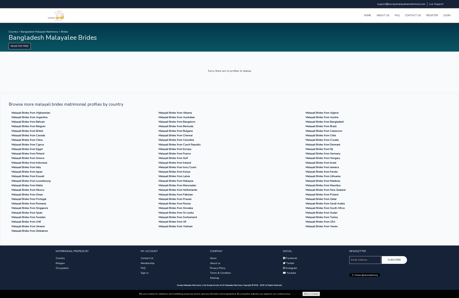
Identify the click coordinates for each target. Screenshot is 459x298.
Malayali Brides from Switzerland (178, 217)
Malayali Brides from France (175, 153)
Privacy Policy (217, 268)
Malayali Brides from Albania (175, 112)
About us (215, 263)
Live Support (436, 4)
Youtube (291, 273)
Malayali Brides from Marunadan (177, 185)
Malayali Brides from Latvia (174, 176)
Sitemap (214, 278)
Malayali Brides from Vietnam (176, 226)
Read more (296, 293)
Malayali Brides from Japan (27, 171)
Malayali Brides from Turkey (322, 217)
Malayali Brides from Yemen (322, 226)
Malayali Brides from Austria (322, 117)
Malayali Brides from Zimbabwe (30, 231)
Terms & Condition (220, 273)
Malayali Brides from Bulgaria (176, 131)
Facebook (291, 258)
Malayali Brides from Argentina (30, 117)
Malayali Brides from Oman (27, 194)
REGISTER (432, 15)
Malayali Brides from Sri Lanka (176, 212)
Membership (148, 263)
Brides (64, 31)
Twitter (289, 263)
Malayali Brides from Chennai (176, 135)
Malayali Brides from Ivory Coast (177, 167)
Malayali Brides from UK (172, 221)
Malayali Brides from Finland (28, 153)
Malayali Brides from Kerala (322, 171)
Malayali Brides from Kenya (174, 171)
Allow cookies (311, 293)
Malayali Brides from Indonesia (29, 162)
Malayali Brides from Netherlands (178, 190)
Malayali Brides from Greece (28, 158)
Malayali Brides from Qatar (321, 199)
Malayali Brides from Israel (321, 162)
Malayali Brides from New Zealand (326, 190)
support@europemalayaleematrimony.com (401, 4)
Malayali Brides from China (27, 140)
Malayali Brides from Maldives (323, 181)
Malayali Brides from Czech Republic (180, 144)
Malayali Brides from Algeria (322, 112)
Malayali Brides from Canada (28, 135)
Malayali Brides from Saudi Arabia (325, 203)
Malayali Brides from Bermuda (176, 126)
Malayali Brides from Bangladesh (325, 121)
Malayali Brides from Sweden (29, 217)
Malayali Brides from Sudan (321, 212)
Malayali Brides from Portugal (29, 199)
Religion (60, 263)
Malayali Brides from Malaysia (176, 181)
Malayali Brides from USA (320, 221)
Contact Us (147, 258)
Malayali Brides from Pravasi (175, 199)
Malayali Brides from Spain (27, 212)
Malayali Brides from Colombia (176, 140)
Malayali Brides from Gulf (173, 158)
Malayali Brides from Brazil (321, 126)
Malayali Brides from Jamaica (322, 167)
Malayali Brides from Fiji (319, 149)
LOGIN (447, 15)
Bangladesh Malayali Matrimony (39, 31)
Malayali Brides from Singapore (30, 208)
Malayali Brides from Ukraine (28, 226)
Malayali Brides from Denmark (323, 144)
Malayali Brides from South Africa (325, 208)
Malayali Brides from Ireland (175, 162)
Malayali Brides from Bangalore (177, 121)
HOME (367, 15)
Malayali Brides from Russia (175, 203)
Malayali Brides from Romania (29, 203)
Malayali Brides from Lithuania (323, 176)
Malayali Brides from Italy (26, 167)
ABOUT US (383, 15)
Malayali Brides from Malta (27, 185)
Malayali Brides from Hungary (323, 158)
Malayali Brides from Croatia (322, 140)
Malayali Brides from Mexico (28, 190)
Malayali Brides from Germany (323, 153)
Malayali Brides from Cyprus (28, 144)
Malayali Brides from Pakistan (176, 194)
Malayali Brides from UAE (26, 221)
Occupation (62, 268)
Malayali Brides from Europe (175, 149)
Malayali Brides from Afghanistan (31, 112)
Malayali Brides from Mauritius (323, 185)
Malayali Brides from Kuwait (28, 176)
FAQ (397, 15)
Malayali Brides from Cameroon (324, 131)
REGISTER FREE (20, 46)
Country (13, 31)
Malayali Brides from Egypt (27, 149)
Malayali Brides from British (27, 131)
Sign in (144, 273)
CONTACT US (413, 15)
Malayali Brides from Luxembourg (31, 181)
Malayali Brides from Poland (322, 194)
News (213, 258)
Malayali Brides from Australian (177, 117)
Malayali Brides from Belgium (28, 126)
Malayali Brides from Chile (321, 135)
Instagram (291, 268)
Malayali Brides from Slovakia (176, 208)
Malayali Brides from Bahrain (28, 121)
